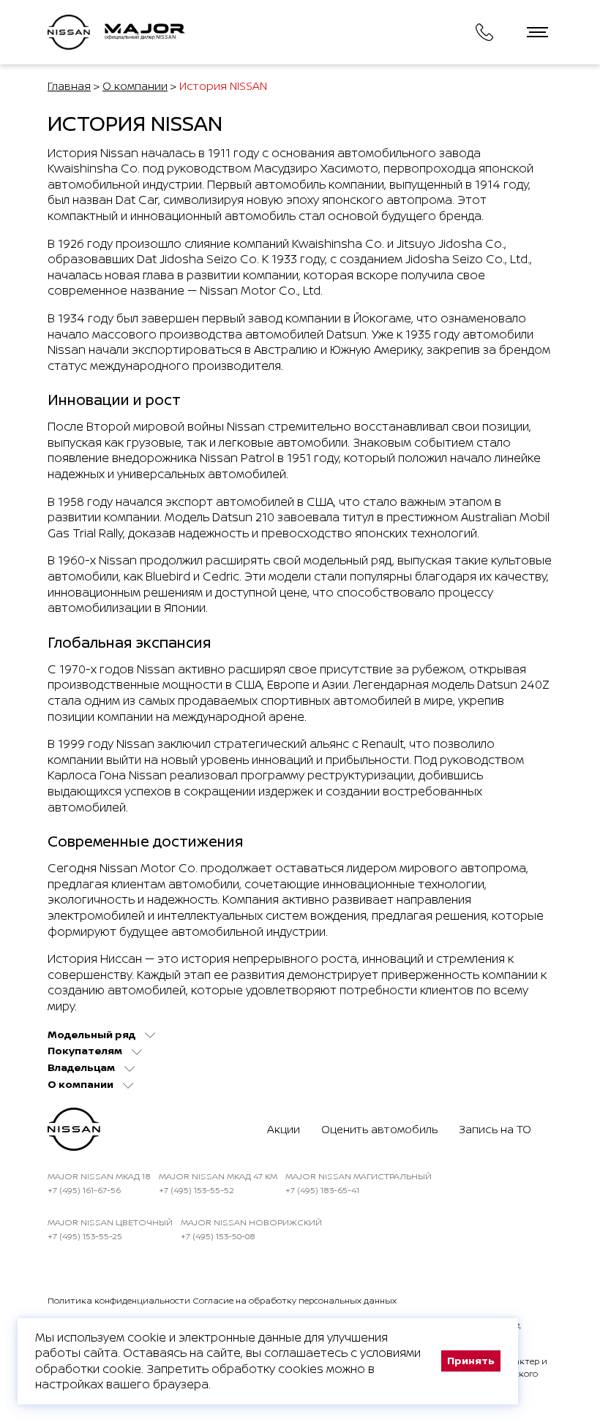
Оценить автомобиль (379, 1129)
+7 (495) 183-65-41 (322, 1190)
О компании (135, 86)
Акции (283, 1129)
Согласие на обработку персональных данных (294, 1300)
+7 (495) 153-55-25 (85, 1236)
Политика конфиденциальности (119, 1300)
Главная (69, 86)
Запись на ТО (495, 1129)
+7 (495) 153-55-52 (196, 1190)
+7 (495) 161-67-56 (84, 1190)
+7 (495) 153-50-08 (218, 1236)
